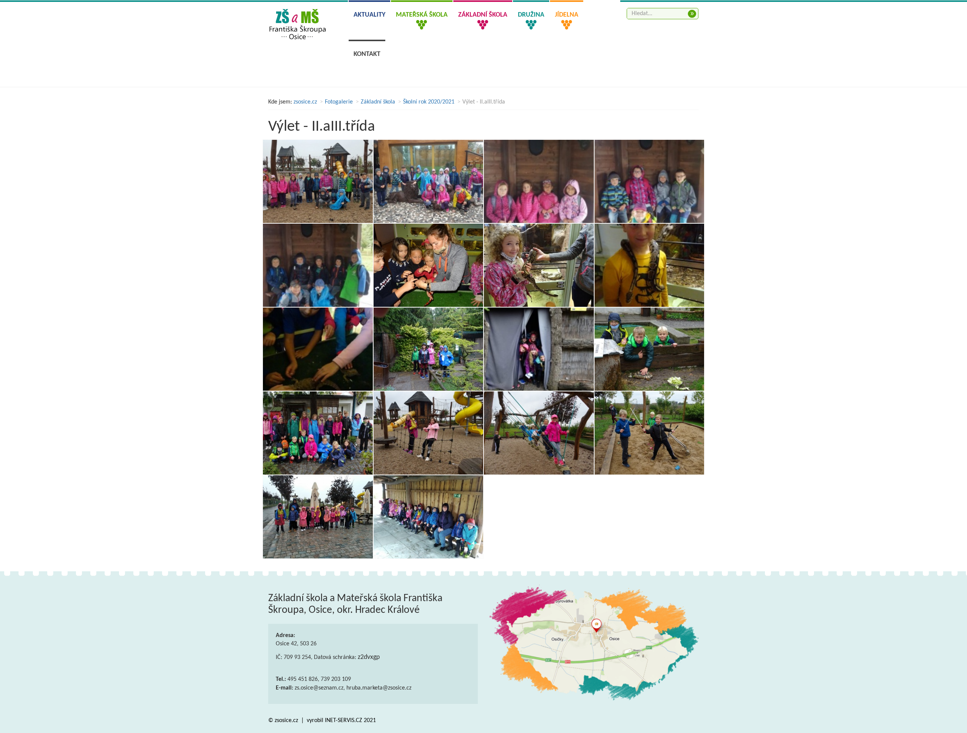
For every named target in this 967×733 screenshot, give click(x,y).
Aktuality (369, 15)
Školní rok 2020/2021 (428, 102)
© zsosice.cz (284, 721)
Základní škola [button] (482, 15)
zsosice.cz (305, 102)
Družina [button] (531, 15)
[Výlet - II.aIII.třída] (318, 181)
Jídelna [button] (566, 15)
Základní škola (378, 102)
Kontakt (367, 54)
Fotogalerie (339, 102)
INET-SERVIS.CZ (343, 721)
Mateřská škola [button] (422, 15)
